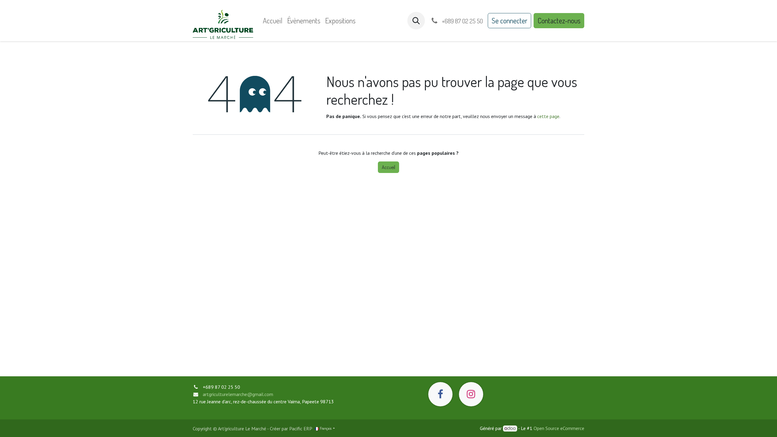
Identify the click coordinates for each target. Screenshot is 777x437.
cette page (548, 116)
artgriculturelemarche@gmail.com (238, 394)
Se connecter (509, 20)
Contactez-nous (559, 20)
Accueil (388, 167)
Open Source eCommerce (559, 428)
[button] (416, 20)
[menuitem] (272, 21)
